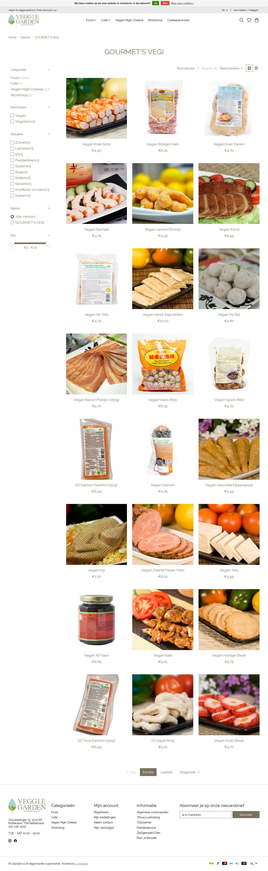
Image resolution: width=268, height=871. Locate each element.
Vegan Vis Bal (229, 314)
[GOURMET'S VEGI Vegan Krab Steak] (229, 704)
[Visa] (231, 864)
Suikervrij (22, 195)
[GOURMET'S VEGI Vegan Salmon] (162, 449)
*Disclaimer (144, 822)
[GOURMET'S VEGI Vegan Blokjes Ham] (162, 108)
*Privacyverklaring (148, 817)
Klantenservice (146, 827)
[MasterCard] (224, 864)
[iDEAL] (211, 864)
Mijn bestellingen (105, 817)
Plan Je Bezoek (147, 837)
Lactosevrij (24, 148)
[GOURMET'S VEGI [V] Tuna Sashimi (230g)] (96, 704)
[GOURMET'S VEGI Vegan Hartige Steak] (229, 619)
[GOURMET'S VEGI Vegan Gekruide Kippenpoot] (229, 449)
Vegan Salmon (163, 485)
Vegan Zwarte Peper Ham (162, 570)
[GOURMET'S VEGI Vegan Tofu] (229, 534)
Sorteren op (209, 68)
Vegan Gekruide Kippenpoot (229, 485)
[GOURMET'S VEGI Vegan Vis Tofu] (96, 278)
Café (14, 83)
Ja (155, 3)
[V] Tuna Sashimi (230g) (96, 740)
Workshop (155, 20)
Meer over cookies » (182, 3)
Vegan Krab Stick (96, 144)
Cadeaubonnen (178, 20)
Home (12, 37)
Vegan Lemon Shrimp (163, 229)
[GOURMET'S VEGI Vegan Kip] (96, 534)
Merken (25, 37)
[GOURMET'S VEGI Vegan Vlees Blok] (162, 364)
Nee (165, 3)
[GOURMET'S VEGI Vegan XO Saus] (96, 619)
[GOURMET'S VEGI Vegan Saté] (162, 619)
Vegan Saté (162, 655)
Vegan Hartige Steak (229, 655)
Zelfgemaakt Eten (148, 832)
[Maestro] (244, 864)
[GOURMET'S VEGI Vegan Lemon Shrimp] (162, 193)
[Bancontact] (237, 864)
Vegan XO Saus (96, 655)
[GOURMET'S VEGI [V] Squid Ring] (162, 704)
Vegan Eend (229, 229)
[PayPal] (218, 864)
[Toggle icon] (241, 20)
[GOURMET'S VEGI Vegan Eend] (229, 193)
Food (15, 78)
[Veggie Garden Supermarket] (23, 20)
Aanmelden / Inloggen (245, 10)
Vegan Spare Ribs (229, 400)
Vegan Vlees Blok (162, 400)
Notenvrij (22, 178)
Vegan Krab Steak (229, 740)
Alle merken (25, 216)
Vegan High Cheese (129, 20)
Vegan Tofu (229, 570)
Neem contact (103, 822)
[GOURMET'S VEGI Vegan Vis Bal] (229, 278)
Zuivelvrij (22, 142)
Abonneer (246, 814)
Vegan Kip (96, 570)
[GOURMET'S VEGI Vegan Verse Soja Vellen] (162, 278)
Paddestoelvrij (27, 160)
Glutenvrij (23, 166)
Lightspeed (81, 863)
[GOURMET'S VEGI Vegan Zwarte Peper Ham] (162, 534)
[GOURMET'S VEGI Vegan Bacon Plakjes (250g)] (96, 364)
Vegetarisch (25, 121)
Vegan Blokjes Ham (163, 144)
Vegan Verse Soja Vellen (163, 314)
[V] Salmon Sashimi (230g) (96, 485)
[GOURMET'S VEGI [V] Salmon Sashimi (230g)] (96, 449)
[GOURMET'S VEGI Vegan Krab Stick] (96, 108)
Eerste (148, 772)
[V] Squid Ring (162, 740)
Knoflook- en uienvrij (32, 189)
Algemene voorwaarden (152, 812)
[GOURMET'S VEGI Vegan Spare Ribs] (229, 364)
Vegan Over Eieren (229, 144)
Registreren (101, 812)
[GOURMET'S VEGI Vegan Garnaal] (96, 193)
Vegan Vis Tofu (96, 314)
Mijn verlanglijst (104, 827)
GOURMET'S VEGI (29, 222)
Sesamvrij (23, 184)
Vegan (20, 115)
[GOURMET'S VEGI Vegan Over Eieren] (229, 108)
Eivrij (19, 154)
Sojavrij (21, 172)
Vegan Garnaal (96, 229)
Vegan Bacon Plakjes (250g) (96, 400)
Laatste (166, 772)
